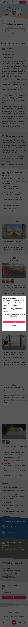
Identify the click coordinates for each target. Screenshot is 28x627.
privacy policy (13, 316)
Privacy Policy (17, 329)
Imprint (9, 329)
